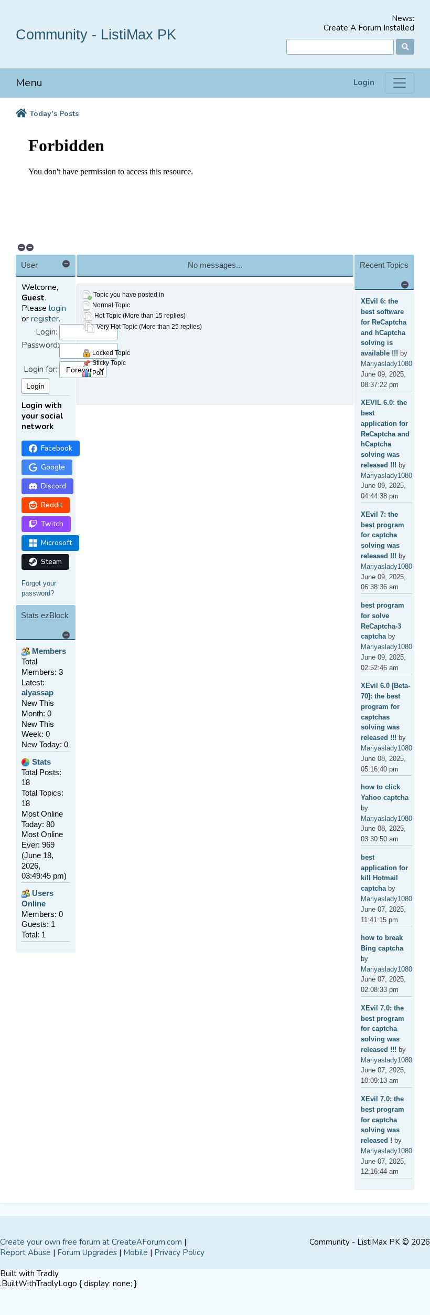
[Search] (405, 47)
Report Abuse (25, 1252)
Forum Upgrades (87, 1252)
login (57, 308)
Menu (29, 83)
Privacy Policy (179, 1252)
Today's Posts (54, 114)
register (45, 319)
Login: (46, 332)
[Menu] (399, 82)
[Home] (21, 114)
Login (363, 83)
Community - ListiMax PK (96, 34)
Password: (40, 345)
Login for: (40, 369)
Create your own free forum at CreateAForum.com (91, 1242)
